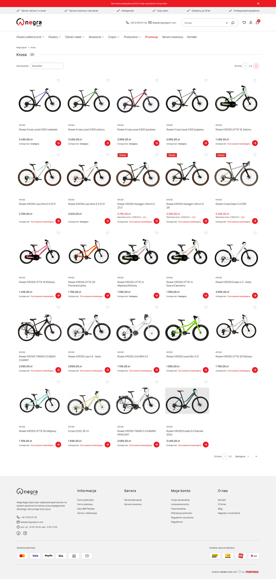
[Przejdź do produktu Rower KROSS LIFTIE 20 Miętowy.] (40, 401)
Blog (220, 508)
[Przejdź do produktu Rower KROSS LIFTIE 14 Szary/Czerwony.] (187, 252)
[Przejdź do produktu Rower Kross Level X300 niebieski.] (40, 99)
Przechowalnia (178, 508)
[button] (232, 22)
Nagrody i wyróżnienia (229, 513)
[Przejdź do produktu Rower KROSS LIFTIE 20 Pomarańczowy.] (89, 252)
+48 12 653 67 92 (138, 22)
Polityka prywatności (181, 513)
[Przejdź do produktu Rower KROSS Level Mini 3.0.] (187, 326)
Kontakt (222, 499)
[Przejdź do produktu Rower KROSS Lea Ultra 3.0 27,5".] (89, 174)
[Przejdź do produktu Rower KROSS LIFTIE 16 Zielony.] (236, 99)
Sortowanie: (22, 65)
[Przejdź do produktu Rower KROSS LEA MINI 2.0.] (138, 326)
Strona (238, 65)
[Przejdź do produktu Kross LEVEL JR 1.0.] (89, 401)
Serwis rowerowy (133, 504)
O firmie (222, 504)
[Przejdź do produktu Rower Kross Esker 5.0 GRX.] (236, 174)
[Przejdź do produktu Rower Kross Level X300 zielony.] (89, 99)
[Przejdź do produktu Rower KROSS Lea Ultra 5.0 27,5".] (40, 174)
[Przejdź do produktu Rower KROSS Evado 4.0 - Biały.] (236, 252)
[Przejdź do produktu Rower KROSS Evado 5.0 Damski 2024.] (187, 401)
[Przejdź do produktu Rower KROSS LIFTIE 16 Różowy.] (40, 252)
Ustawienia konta (180, 504)
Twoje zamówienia (180, 499)
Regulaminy (177, 521)
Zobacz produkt (58, 143)
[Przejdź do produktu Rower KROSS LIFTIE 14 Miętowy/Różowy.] (138, 252)
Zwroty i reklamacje (87, 513)
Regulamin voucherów (182, 517)
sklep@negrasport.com (164, 22)
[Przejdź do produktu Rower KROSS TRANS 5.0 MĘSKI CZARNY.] (40, 326)
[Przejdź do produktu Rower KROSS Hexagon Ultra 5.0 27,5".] (138, 174)
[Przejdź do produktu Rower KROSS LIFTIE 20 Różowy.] (236, 326)
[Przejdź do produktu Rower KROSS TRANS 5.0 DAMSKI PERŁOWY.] (138, 401)
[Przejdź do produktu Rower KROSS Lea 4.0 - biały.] (89, 326)
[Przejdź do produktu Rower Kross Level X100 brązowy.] (187, 99)
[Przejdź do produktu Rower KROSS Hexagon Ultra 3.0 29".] (187, 174)
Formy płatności (85, 499)
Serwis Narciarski (133, 499)
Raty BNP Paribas (86, 508)
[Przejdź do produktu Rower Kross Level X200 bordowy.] (138, 99)
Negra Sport (21, 47)
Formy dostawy (85, 504)
